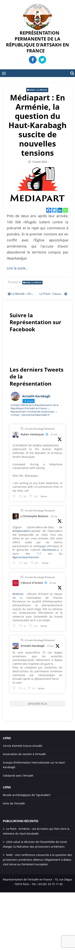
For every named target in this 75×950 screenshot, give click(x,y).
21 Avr (54, 434)
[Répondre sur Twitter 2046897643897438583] (15, 563)
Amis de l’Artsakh (14, 803)
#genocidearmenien (25, 557)
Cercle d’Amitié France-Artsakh (22, 746)
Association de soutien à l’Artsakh (24, 754)
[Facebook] (48, 210)
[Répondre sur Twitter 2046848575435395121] (15, 626)
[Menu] (4, 73)
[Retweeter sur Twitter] (22, 428)
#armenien (49, 550)
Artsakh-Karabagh (33, 646)
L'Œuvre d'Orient (32, 583)
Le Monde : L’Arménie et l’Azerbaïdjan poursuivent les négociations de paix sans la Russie (23, 294)
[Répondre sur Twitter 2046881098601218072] (15, 688)
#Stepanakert (21, 531)
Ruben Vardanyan (32, 434)
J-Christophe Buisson (34, 516)
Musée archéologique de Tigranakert (26, 795)
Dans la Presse (38, 90)
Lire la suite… (17, 268)
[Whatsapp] (65, 210)
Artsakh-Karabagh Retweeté (40, 428)
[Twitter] (54, 210)
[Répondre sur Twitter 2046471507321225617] (15, 496)
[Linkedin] (60, 210)
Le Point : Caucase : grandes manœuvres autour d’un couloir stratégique (53, 294)
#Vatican (18, 594)
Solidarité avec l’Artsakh (18, 775)
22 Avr (54, 516)
